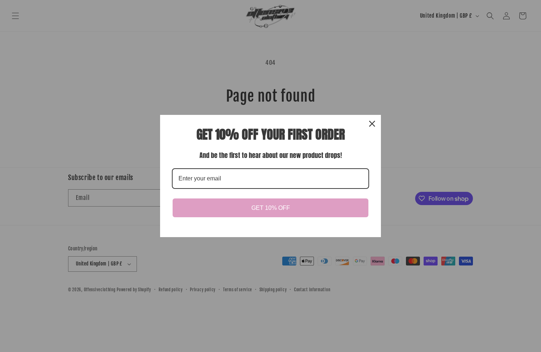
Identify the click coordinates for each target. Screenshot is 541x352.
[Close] (372, 124)
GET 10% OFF (270, 208)
